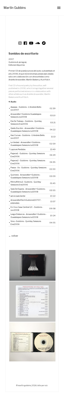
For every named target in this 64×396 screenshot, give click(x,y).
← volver (13, 235)
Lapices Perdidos (17, 149)
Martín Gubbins (15, 8)
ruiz (46, 385)
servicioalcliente (17, 196)
